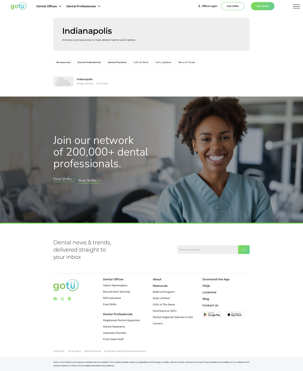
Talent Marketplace (115, 285)
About (157, 279)
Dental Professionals (81, 6)
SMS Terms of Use (92, 351)
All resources (63, 62)
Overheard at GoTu (165, 310)
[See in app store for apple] (234, 314)
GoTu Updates (163, 62)
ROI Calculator (112, 298)
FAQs (206, 286)
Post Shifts (233, 6)
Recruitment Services (116, 291)
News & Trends (186, 62)
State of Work (161, 298)
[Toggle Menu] (296, 6)
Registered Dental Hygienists (121, 320)
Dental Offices (46, 6)
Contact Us (210, 305)
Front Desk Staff (113, 339)
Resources (160, 286)
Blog (205, 299)
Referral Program (164, 291)
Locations (209, 292)
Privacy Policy (74, 351)
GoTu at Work (141, 62)
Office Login (209, 6)
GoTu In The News (164, 304)
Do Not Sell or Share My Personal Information (125, 351)
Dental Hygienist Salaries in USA (173, 317)
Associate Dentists (114, 332)
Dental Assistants (114, 326)
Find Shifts (263, 6)
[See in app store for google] (211, 314)
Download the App (215, 279)
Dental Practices (117, 62)
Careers (158, 323)
